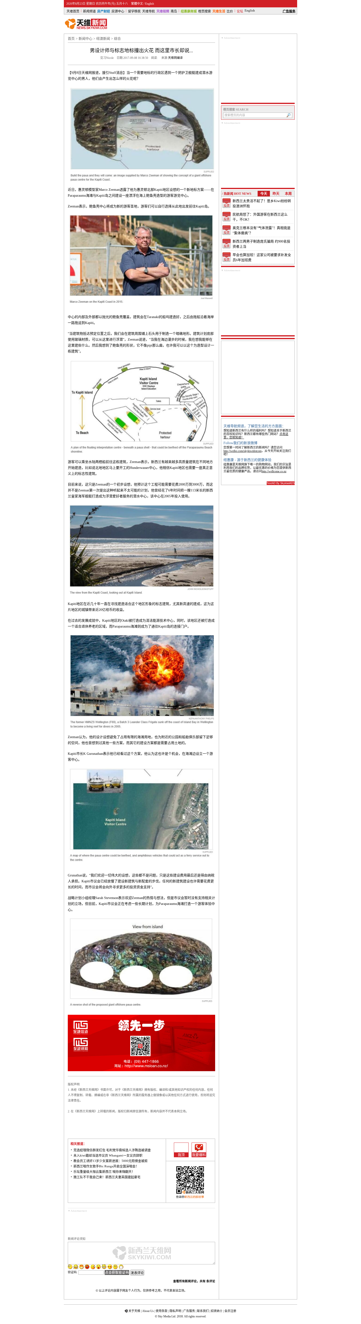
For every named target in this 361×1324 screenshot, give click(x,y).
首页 (71, 38)
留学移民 (134, 11)
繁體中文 (137, 3)
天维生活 (218, 11)
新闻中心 (85, 38)
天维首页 (73, 11)
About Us (148, 1311)
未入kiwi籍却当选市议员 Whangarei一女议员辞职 (107, 1155)
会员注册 (230, 1311)
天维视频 (162, 11)
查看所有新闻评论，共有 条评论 (194, 1281)
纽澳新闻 (103, 38)
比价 (230, 11)
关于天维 (134, 1311)
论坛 (240, 11)
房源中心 (117, 11)
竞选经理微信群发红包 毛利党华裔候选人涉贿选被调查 (112, 1150)
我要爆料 (199, 1155)
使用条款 (161, 1311)
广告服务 (289, 11)
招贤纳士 (216, 1311)
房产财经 (103, 11)
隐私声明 (175, 1311)
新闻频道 (89, 11)
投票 (227, 205)
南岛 (174, 11)
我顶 (181, 1155)
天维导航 (148, 11)
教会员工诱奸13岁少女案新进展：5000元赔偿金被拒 (110, 1161)
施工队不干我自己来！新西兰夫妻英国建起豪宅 (106, 1177)
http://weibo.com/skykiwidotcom (242, 451)
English (149, 3)
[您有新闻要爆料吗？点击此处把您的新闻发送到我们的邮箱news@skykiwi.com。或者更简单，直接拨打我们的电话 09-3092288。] (199, 1147)
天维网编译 (175, 58)
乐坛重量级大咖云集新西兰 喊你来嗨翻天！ (104, 1171)
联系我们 (203, 1311)
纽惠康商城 (189, 11)
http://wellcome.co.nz (274, 471)
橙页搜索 (204, 11)
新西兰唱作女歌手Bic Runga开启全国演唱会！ (106, 1166)
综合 (117, 38)
